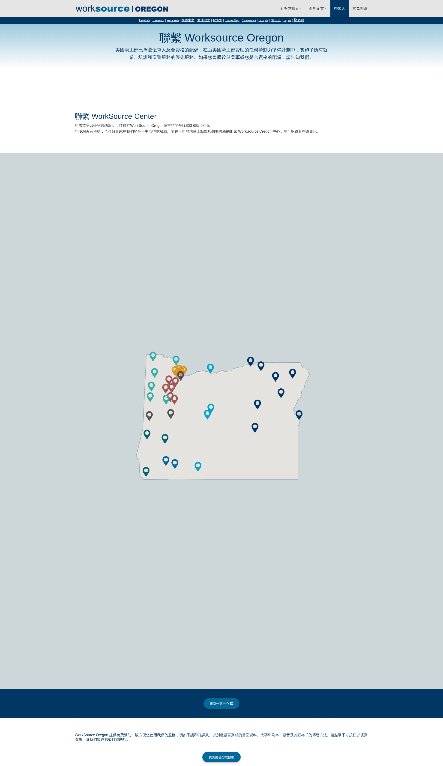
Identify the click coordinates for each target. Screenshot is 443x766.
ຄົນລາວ (299, 20)
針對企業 (316, 8)
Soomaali (249, 20)
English (144, 20)
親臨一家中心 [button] (220, 703)
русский (173, 20)
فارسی (263, 20)
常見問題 (360, 8)
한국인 (276, 20)
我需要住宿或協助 (221, 757)
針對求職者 (290, 8)
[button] (207, 415)
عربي (287, 20)
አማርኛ (217, 20)
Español (158, 20)
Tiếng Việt (232, 20)
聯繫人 (339, 8)
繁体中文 (203, 20)
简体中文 (188, 20)
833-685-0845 (197, 126)
